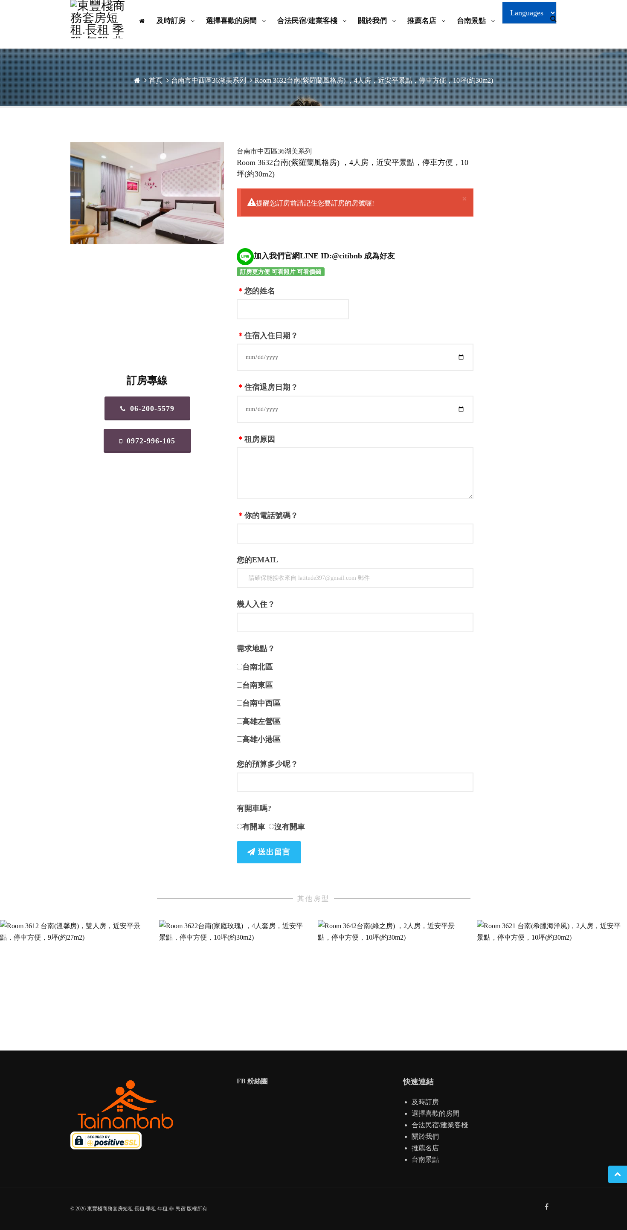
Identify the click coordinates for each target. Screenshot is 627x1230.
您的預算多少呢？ (267, 764)
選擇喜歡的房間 (232, 21)
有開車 (253, 826)
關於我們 (373, 21)
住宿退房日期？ (267, 387)
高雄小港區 (261, 739)
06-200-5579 (152, 408)
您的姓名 (256, 291)
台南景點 (472, 21)
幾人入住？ (256, 604)
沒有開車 (289, 826)
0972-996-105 (151, 441)
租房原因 (256, 439)
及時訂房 (172, 21)
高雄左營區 (261, 721)
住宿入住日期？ (267, 335)
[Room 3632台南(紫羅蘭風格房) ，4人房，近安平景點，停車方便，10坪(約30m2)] (147, 193)
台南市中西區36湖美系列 (208, 80)
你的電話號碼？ (267, 515)
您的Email (257, 560)
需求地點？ (256, 648)
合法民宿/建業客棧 (308, 21)
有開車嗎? (254, 808)
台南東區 (257, 685)
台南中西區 (261, 703)
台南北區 (257, 667)
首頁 (156, 80)
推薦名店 (422, 21)
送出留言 (272, 852)
